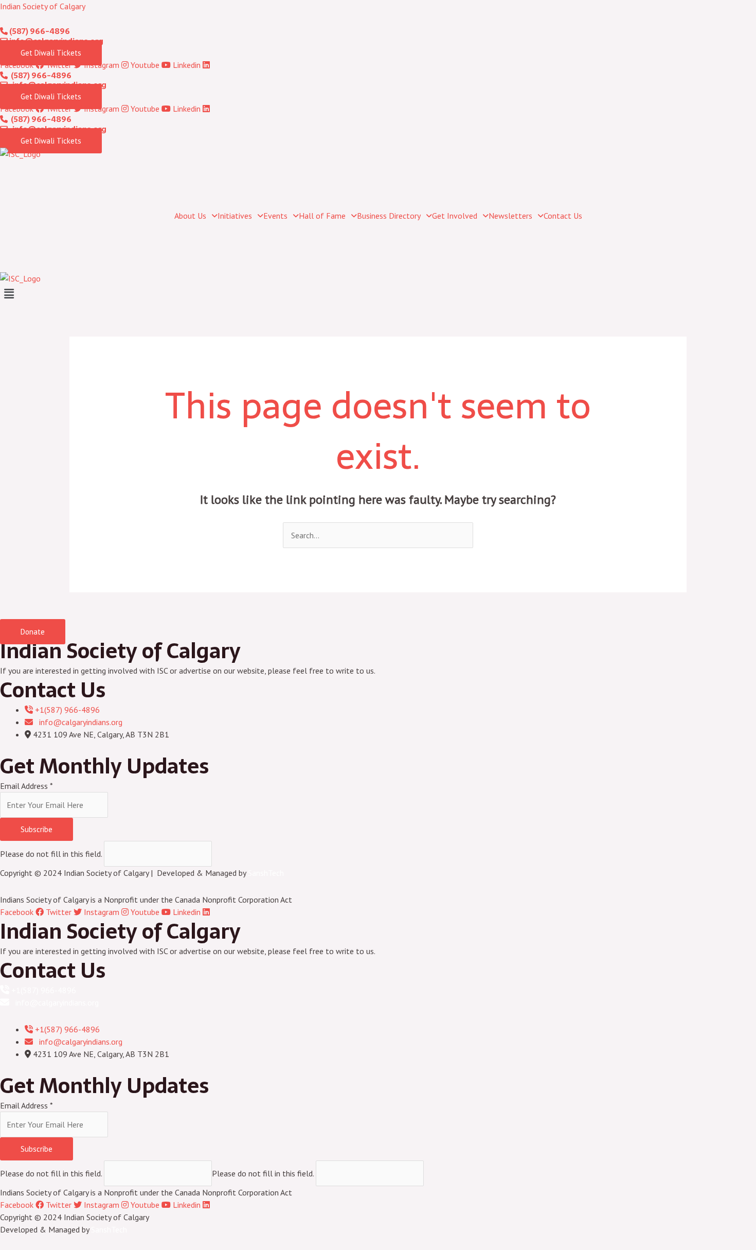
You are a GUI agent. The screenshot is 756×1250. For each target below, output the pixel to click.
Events (275, 216)
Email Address (26, 786)
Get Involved (454, 216)
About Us (190, 216)
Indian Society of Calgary (42, 6)
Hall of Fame (322, 216)
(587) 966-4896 (39, 31)
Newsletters (510, 216)
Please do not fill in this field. (52, 854)
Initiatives (235, 216)
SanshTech (266, 873)
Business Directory (389, 216)
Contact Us (563, 216)
